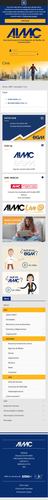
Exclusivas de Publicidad (17, 386)
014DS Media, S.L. (15, 99)
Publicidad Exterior (15, 391)
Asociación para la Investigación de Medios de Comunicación (24, 41)
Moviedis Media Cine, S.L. (18, 103)
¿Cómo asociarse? (13, 396)
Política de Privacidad (23, 488)
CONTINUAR (25, 21)
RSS (23, 467)
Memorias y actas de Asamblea (18, 324)
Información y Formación (14, 415)
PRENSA (24, 453)
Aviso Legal (24, 485)
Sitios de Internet (15, 382)
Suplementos (13, 358)
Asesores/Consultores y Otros (20, 343)
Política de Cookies (23, 492)
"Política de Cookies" (29, 16)
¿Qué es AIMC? (11, 315)
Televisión (12, 372)
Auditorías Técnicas (11, 406)
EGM (5, 401)
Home (4, 87)
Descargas (8, 420)
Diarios (11, 353)
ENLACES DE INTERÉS (24, 455)
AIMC (11, 87)
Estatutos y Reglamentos (16, 329)
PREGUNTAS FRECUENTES (24, 458)
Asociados (18, 87)
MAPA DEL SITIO (24, 464)
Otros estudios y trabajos (14, 410)
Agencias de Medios (15, 348)
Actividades (10, 319)
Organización (11, 334)
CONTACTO (24, 461)
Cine (10, 377)
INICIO (6, 305)
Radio (10, 367)
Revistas (11, 362)
